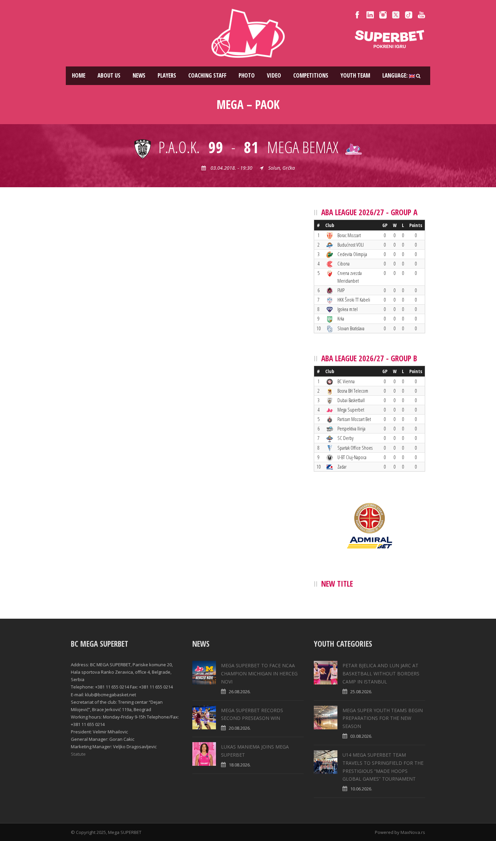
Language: (395, 75)
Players (167, 75)
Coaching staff (207, 75)
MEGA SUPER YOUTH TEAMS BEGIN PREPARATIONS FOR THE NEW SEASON (382, 718)
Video (274, 75)
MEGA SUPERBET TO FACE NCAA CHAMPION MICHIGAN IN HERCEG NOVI (259, 673)
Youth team (355, 75)
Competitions (310, 75)
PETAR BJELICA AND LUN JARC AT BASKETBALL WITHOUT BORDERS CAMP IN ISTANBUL (380, 673)
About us (109, 75)
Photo (247, 75)
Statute (78, 754)
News (139, 75)
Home (78, 75)
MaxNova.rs (413, 832)
